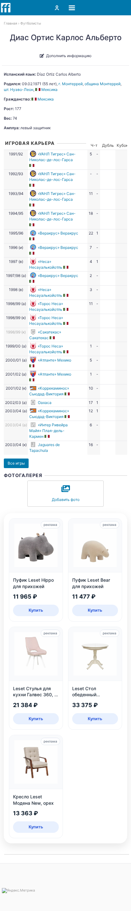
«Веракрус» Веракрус (58, 233)
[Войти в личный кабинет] (57, 7)
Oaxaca (45, 402)
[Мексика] (32, 165)
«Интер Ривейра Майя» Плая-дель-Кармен (48, 430)
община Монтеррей (103, 83)
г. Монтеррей (71, 83)
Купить (36, 610)
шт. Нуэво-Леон (18, 89)
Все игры (16, 463)
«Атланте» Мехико (54, 360)
